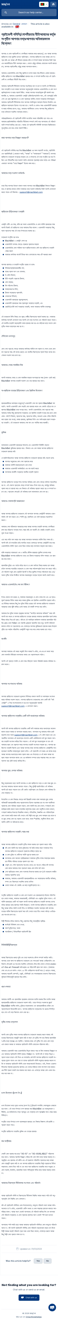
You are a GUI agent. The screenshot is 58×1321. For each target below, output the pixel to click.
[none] (6, 4)
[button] (52, 1307)
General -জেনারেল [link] (20, 24)
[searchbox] (29, 12)
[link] (17, 26)
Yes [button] (38, 1261)
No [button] (47, 1261)
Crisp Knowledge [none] (34, 1317)
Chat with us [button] (31, 1297)
